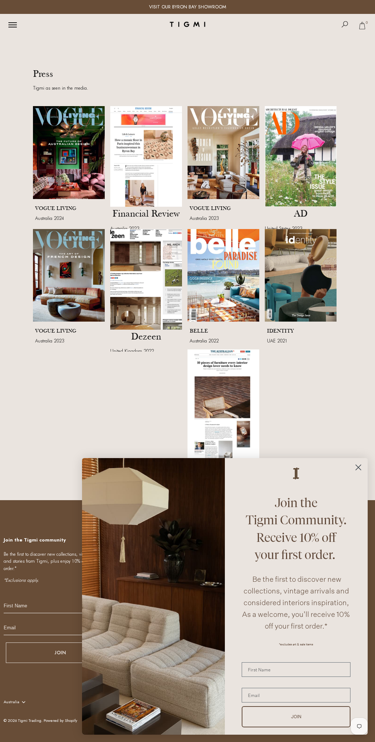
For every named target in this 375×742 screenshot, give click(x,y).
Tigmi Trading (29, 720)
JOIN (60, 652)
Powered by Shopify (60, 720)
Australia (11, 702)
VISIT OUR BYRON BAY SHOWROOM (187, 6)
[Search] (345, 24)
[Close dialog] (358, 467)
